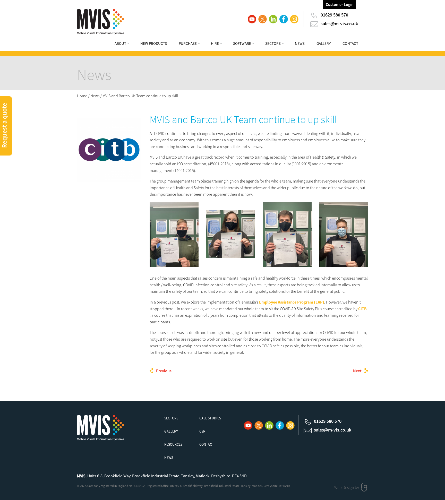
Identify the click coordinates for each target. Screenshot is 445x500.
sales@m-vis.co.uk (339, 24)
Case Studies (210, 418)
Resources (173, 444)
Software (242, 43)
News (300, 43)
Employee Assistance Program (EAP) (291, 302)
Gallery (323, 43)
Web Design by (347, 487)
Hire (215, 43)
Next (357, 370)
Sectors (273, 43)
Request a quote (4, 125)
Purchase (188, 43)
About (120, 43)
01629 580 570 (334, 15)
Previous (164, 370)
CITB (362, 308)
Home (82, 95)
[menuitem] (125, 44)
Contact (350, 43)
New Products (153, 43)
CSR (202, 431)
